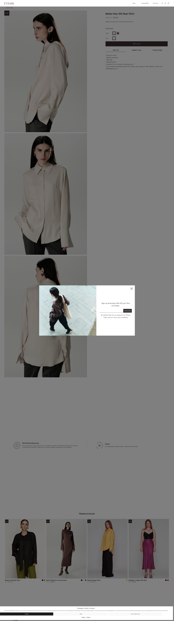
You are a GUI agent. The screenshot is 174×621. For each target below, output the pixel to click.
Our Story (155, 3)
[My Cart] (168, 3)
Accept (26, 614)
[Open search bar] (165, 3)
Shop (134, 3)
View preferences (135, 614)
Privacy (83, 617)
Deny (81, 614)
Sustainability (145, 3)
